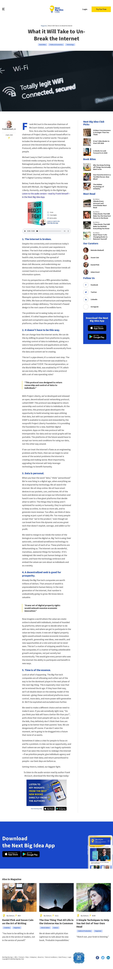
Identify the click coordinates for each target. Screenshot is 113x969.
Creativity (7, 928)
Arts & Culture (45, 928)
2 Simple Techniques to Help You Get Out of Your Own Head (92, 923)
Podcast (21, 957)
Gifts (15, 957)
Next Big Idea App (7, 957)
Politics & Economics (56, 45)
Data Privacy (62, 957)
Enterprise (33, 957)
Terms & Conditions (51, 957)
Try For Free (101, 9)
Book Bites (42, 45)
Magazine (44, 26)
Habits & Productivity (84, 931)
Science (55, 928)
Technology (70, 45)
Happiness (17, 928)
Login (84, 9)
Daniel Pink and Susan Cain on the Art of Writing (17, 921)
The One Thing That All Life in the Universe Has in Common (56, 921)
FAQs (26, 957)
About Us (40, 957)
